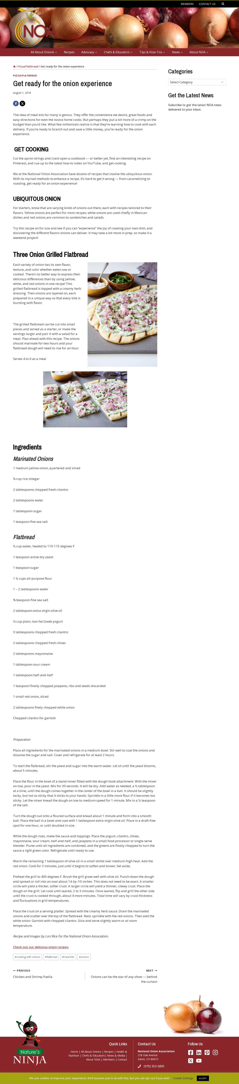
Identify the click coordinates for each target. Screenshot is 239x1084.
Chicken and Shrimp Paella (32, 974)
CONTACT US (207, 4)
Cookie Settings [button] (183, 1078)
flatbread (51, 957)
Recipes (69, 52)
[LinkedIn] (199, 1052)
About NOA (93, 1059)
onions (84, 957)
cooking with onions (27, 957)
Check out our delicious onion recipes (40, 947)
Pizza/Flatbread (25, 75)
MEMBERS (187, 4)
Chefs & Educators (93, 1055)
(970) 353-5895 (154, 1066)
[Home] (14, 66)
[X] (22, 103)
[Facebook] (16, 103)
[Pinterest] (207, 1052)
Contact (122, 1059)
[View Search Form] (223, 4)
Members (109, 1059)
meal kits (68, 957)
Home (74, 1051)
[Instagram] (215, 1052)
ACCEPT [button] (203, 1078)
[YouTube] (190, 1060)
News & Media (116, 1055)
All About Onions (91, 1051)
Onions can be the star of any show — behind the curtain (124, 976)
